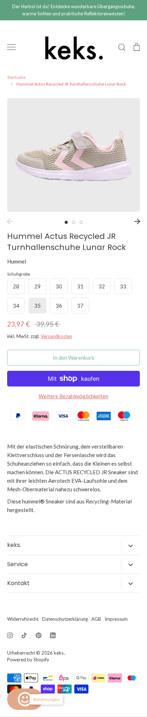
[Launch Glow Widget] (25, 699)
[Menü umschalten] (11, 47)
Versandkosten (56, 336)
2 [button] (73, 222)
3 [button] (81, 222)
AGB (96, 619)
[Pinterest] (38, 635)
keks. (59, 653)
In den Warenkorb (74, 357)
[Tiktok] (24, 635)
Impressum (116, 619)
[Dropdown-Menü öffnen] (130, 545)
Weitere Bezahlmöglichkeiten (73, 396)
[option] (73, 155)
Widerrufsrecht (23, 619)
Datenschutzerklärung (65, 619)
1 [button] (66, 222)
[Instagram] (10, 635)
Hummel (16, 261)
